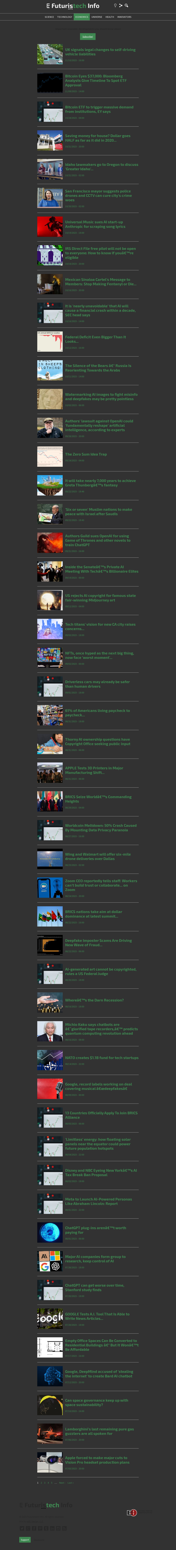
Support (25, 1539)
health (109, 16)
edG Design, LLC (35, 1521)
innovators (124, 16)
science (49, 16)
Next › (62, 1482)
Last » (71, 1482)
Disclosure (39, 1539)
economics (81, 16)
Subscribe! (87, 36)
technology (64, 16)
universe (96, 16)
